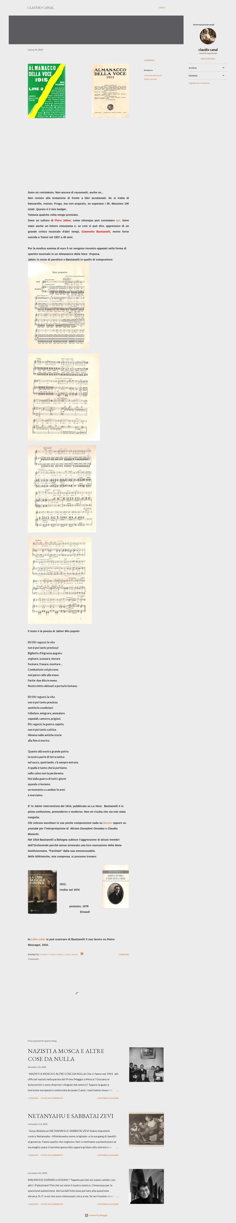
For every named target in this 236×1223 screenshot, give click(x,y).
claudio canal (208, 50)
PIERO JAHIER (150, 79)
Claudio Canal (40, 7)
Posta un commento (52, 1098)
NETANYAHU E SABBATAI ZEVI (70, 1116)
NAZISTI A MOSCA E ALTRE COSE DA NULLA (66, 1055)
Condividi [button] (149, 60)
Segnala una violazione (199, 83)
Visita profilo (208, 59)
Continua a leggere (108, 1098)
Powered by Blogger (97, 1215)
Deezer (107, 822)
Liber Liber (38, 939)
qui (118, 220)
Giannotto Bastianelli (153, 75)
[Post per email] (82, 954)
